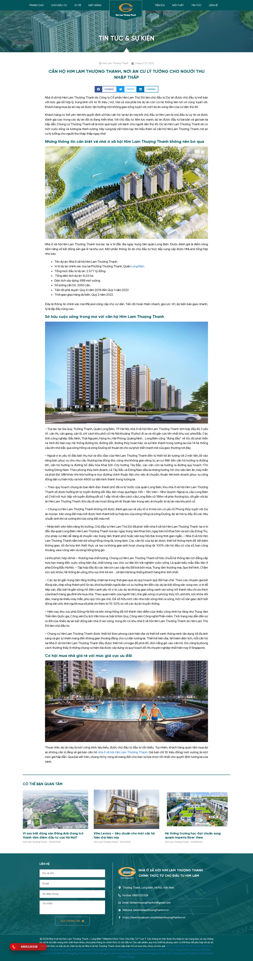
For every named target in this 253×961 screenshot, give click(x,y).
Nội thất (178, 5)
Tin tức (196, 5)
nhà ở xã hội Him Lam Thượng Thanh (122, 752)
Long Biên (137, 266)
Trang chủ (36, 5)
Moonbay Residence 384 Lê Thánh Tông (158, 949)
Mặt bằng (95, 5)
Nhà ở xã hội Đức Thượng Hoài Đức (173, 953)
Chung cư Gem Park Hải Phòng (56, 953)
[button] (106, 89)
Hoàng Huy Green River (141, 953)
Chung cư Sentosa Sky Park (195, 949)
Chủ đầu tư (59, 5)
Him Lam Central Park (117, 953)
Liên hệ (213, 5)
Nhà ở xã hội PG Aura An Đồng (89, 953)
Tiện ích (160, 5)
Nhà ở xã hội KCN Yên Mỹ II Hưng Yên (185, 946)
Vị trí (77, 5)
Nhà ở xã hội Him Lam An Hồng (119, 949)
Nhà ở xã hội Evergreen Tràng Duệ (84, 949)
